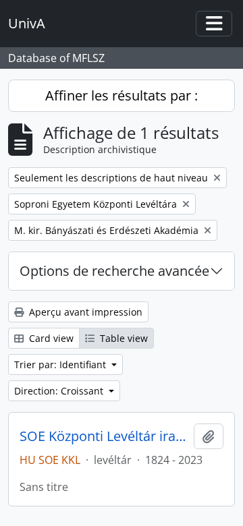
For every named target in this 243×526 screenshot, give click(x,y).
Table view (122, 338)
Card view (50, 338)
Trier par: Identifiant (61, 364)
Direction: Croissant (60, 390)
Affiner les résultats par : (121, 95)
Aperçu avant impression (84, 311)
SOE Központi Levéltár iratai (104, 436)
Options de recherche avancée (114, 271)
